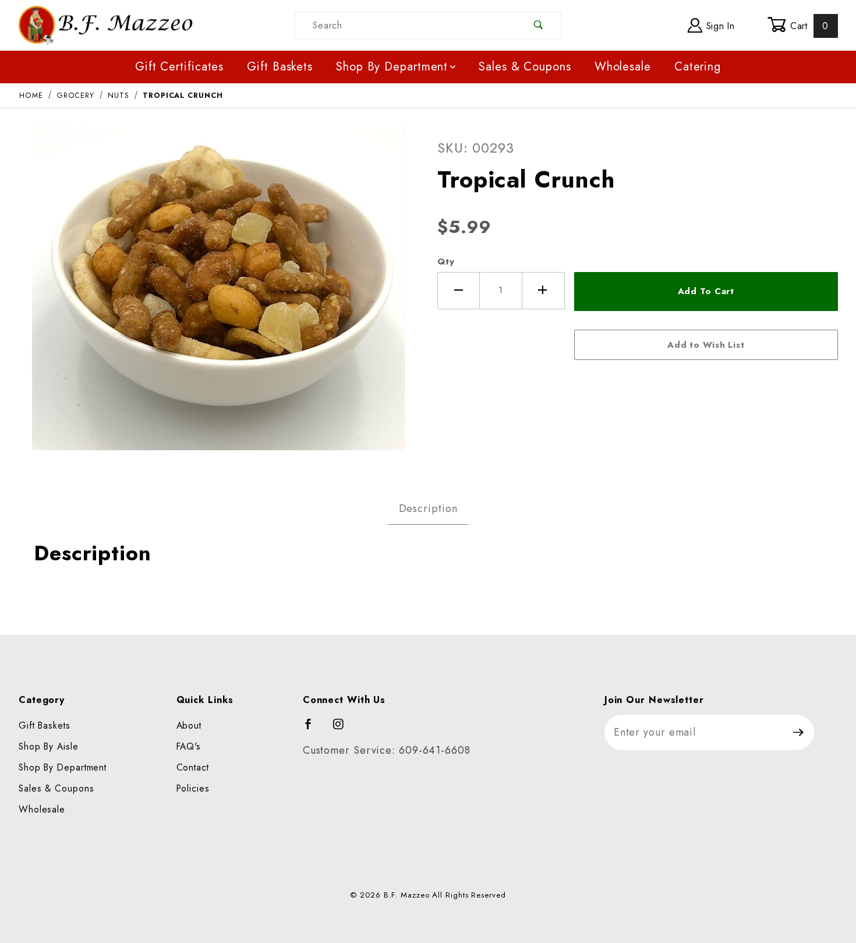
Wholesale (623, 66)
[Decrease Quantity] (458, 290)
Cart (808, 26)
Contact (192, 767)
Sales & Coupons (525, 66)
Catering (697, 66)
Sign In (719, 26)
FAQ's (188, 746)
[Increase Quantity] (543, 290)
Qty (446, 261)
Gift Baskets (280, 66)
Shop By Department (392, 66)
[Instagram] (344, 729)
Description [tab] (428, 508)
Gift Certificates (179, 66)
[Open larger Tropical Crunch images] (218, 296)
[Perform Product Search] (539, 25)
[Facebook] (313, 729)
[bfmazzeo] (105, 24)
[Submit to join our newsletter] (798, 732)
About (189, 725)
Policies (193, 788)
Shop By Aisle (49, 746)
